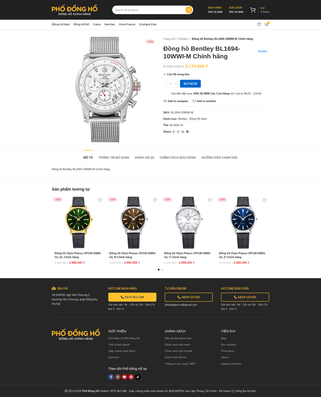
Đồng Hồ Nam (198, 118)
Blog (223, 338)
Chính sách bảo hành (177, 344)
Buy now (190, 84)
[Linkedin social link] (183, 131)
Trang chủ (169, 38)
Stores (225, 357)
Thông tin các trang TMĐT (180, 363)
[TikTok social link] (138, 377)
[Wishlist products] (259, 24)
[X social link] (178, 131)
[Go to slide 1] (159, 270)
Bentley (183, 38)
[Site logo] (74, 9)
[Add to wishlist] (100, 200)
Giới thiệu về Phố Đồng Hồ (124, 338)
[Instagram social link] (118, 377)
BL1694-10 (176, 125)
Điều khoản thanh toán (178, 338)
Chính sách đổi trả (175, 357)
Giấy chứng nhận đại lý (121, 350)
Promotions (227, 350)
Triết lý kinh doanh (119, 344)
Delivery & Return (231, 363)
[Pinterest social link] (131, 377)
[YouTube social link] (124, 377)
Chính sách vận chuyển (178, 350)
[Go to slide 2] (162, 270)
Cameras (113, 357)
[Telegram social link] (187, 131)
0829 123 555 (190, 297)
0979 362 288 (134, 297)
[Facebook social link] (174, 131)
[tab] (88, 155)
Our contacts (228, 344)
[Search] (188, 9)
